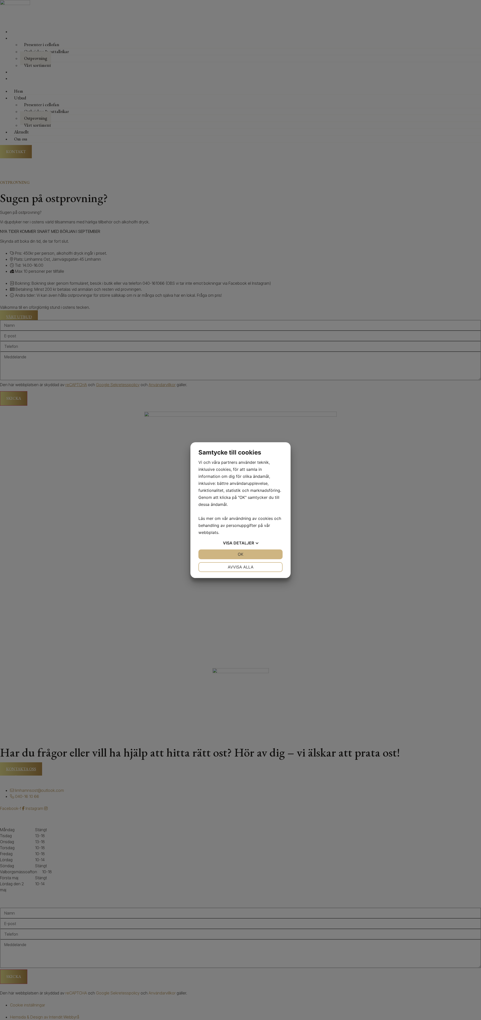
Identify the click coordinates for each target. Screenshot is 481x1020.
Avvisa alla (241, 566)
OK (240, 554)
